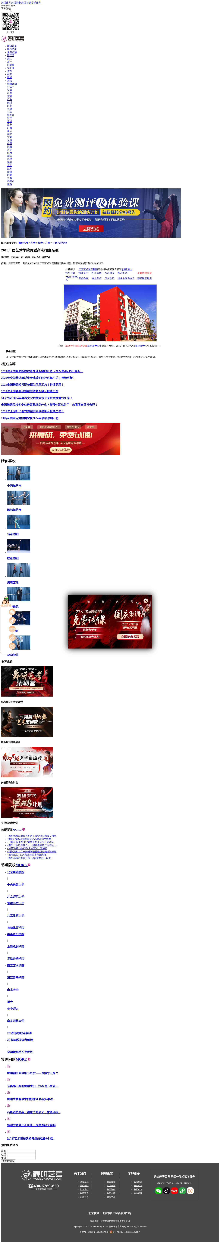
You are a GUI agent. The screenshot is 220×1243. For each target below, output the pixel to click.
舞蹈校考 (138, 1185)
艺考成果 (138, 1182)
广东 (9, 99)
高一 (9, 61)
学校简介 (84, 1185)
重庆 (9, 131)
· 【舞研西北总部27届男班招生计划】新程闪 (30, 842)
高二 (9, 58)
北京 (9, 165)
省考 (9, 71)
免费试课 (12, 52)
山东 (9, 93)
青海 (9, 178)
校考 (9, 74)
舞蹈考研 (26, 2)
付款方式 (84, 1197)
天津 (9, 109)
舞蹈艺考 (6, 2)
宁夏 (9, 137)
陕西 (9, 146)
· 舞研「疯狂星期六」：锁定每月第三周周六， (31, 845)
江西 (9, 153)
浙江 (9, 118)
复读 (9, 80)
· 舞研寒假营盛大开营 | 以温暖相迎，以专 (29, 858)
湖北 (9, 134)
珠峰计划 (12, 83)
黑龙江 (10, 115)
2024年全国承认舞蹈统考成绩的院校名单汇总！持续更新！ (38, 377)
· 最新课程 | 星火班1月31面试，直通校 (27, 848)
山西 (9, 143)
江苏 (9, 168)
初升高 (10, 68)
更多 (9, 184)
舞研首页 (12, 46)
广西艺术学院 (60, 243)
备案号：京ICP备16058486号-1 (94, 1232)
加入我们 (84, 1189)
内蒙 (9, 175)
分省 (9, 87)
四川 (9, 102)
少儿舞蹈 (111, 1185)
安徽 (9, 90)
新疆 (9, 171)
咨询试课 (138, 1193)
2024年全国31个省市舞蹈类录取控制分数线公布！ (32, 411)
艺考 (33, 243)
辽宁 (9, 124)
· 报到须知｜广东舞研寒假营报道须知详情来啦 (31, 851)
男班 (9, 77)
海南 (9, 162)
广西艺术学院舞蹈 (88, 269)
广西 (9, 127)
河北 (9, 105)
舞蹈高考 (140, 346)
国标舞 (10, 65)
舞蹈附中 (16, 2)
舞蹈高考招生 (94, 346)
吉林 (9, 149)
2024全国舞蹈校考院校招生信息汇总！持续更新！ (32, 384)
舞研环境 (84, 1193)
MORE (17, 829)
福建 (9, 159)
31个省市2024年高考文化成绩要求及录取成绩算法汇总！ (37, 398)
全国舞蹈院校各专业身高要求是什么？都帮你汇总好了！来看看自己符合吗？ (49, 404)
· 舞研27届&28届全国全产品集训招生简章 (29, 839)
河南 (9, 96)
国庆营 (10, 55)
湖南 (9, 156)
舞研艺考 (23, 243)
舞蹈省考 (138, 1189)
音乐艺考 (36, 2)
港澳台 (10, 181)
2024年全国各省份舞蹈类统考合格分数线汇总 (29, 391)
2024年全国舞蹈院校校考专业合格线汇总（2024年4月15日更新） (42, 371)
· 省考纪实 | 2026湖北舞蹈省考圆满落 (26, 854)
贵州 (9, 121)
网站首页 (84, 1182)
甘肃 (9, 140)
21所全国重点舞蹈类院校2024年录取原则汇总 (30, 418)
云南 (9, 112)
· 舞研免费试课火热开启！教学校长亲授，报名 (31, 836)
